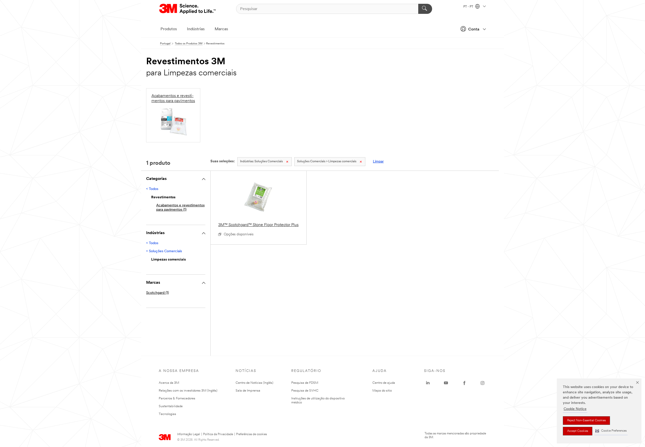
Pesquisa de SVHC (304, 390)
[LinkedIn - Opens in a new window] (428, 383)
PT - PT (468, 6)
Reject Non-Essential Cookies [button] (586, 420)
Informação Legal (188, 434)
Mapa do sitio (382, 390)
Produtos (168, 29)
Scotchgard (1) (157, 293)
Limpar (378, 162)
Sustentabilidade (171, 406)
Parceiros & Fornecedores (177, 398)
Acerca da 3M (169, 383)
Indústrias (196, 29)
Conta (473, 29)
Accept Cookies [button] (577, 431)
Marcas (221, 29)
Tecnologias (167, 414)
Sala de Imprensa (248, 390)
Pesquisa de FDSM (304, 383)
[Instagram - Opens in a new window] (482, 383)
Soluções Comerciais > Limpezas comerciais (326, 161)
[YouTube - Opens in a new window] (446, 383)
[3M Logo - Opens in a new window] (187, 9)
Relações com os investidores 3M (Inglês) (188, 390)
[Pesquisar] (425, 9)
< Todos (152, 189)
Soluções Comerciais (261, 161)
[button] (611, 431)
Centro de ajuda (383, 383)
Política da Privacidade (218, 434)
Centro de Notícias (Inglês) (254, 383)
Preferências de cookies (251, 434)
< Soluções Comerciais (164, 251)
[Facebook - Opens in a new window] (464, 383)
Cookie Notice (575, 409)
